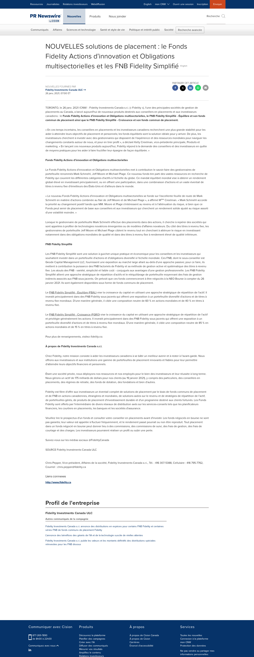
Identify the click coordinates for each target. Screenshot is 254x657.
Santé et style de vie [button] (112, 30)
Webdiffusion (98, 4)
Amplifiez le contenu (90, 652)
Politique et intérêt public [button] (144, 30)
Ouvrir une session (183, 4)
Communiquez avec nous (42, 646)
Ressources (36, 4)
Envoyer (217, 4)
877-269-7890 (39, 635)
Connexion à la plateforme (194, 639)
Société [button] (168, 30)
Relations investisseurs (75, 4)
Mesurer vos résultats (90, 649)
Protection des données (193, 646)
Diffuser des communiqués (93, 646)
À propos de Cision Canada (144, 635)
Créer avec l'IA (87, 642)
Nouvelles (74, 16)
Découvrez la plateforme (92, 635)
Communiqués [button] (39, 30)
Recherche (213, 16)
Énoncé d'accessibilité (141, 646)
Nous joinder (117, 16)
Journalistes (52, 4)
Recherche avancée (190, 30)
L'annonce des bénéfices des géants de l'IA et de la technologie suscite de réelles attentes (94, 535)
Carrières (134, 642)
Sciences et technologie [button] (81, 30)
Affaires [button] (57, 30)
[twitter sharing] (183, 88)
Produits (95, 16)
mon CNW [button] (161, 4)
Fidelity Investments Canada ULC (68, 513)
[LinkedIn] (30, 650)
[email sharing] (206, 88)
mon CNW (185, 642)
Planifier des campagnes (92, 639)
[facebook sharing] (175, 88)
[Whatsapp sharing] (198, 88)
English (148, 4)
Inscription (202, 4)
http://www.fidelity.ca (58, 482)
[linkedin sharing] (190, 88)
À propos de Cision (140, 639)
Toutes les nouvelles (191, 635)
